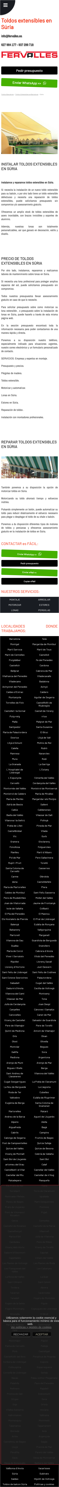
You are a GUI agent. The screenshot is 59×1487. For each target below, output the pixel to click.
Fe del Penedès (44, 660)
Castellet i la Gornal (14, 710)
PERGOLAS (44, 610)
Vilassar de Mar (15, 998)
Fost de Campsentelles (14, 1143)
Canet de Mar (44, 1014)
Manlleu (15, 852)
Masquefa (44, 1180)
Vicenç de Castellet (14, 1020)
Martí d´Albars (44, 852)
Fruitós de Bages (44, 1137)
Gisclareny (44, 841)
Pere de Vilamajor (14, 1025)
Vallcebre (15, 1097)
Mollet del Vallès (44, 897)
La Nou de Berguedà (15, 1086)
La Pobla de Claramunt (44, 1081)
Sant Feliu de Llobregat (14, 972)
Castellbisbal (15, 830)
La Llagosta (44, 1086)
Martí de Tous (44, 649)
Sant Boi (44, 1159)
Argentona (44, 1057)
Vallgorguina (44, 929)
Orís (15, 1036)
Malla (14, 721)
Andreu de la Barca (15, 1116)
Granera (14, 841)
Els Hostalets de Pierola (15, 919)
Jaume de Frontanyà (44, 903)
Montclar (14, 1046)
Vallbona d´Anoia (15, 1468)
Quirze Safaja (44, 1143)
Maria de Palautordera (15, 732)
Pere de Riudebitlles (15, 897)
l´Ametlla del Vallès (44, 777)
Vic (14, 836)
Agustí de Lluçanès (44, 1116)
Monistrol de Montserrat (44, 788)
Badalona (44, 681)
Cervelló (14, 783)
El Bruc (44, 732)
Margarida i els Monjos (44, 798)
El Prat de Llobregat (44, 919)
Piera (44, 887)
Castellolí (44, 654)
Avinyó (44, 686)
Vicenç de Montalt (15, 1153)
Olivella (44, 1041)
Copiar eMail (29, 581)
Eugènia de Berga (14, 1102)
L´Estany (44, 769)
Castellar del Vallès (44, 1169)
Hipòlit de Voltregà (44, 1478)
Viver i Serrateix (15, 956)
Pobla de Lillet (15, 825)
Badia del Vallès (14, 815)
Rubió (44, 748)
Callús (15, 809)
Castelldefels (44, 881)
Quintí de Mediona (14, 1030)
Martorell (15, 935)
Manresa (14, 753)
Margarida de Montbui (44, 644)
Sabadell (14, 982)
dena (14, 881)
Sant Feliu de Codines (44, 972)
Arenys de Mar (44, 1062)
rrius (44, 716)
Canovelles (15, 1014)
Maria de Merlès (14, 798)
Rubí (44, 758)
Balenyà (15, 924)
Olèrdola (44, 876)
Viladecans (15, 681)
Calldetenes (44, 809)
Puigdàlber (15, 660)
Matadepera (14, 1180)
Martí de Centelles (15, 654)
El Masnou (44, 913)
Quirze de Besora (44, 1148)
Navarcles (44, 753)
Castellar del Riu (15, 1175)
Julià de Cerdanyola (14, 1004)
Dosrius (15, 737)
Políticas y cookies (44, 1484)
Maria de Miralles (44, 793)
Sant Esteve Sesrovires (15, 977)
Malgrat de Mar (44, 721)
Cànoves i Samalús (44, 1009)
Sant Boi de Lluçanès (14, 1159)
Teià (44, 638)
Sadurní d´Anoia (14, 988)
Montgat (14, 644)
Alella (44, 1121)
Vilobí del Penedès (44, 956)
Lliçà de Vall (44, 737)
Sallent (44, 804)
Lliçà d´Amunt (14, 742)
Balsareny (14, 929)
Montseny (44, 993)
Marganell (44, 935)
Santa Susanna (44, 726)
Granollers (44, 945)
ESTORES (44, 604)
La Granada (15, 764)
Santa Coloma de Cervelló (15, 870)
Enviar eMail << (29, 572)
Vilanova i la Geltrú (15, 820)
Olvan (44, 1036)
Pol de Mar (14, 857)
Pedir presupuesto (29, 70)
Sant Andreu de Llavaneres (14, 1075)
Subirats (44, 1473)
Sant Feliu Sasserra (44, 892)
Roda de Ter (14, 1092)
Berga (44, 1068)
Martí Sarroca (15, 649)
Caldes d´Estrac (14, 691)
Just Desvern (44, 966)
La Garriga (44, 764)
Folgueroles (44, 846)
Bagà (44, 1127)
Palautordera (44, 977)
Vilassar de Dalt (44, 815)
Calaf (44, 1164)
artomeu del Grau (14, 1164)
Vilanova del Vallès (44, 1073)
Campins (44, 1132)
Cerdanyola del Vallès (44, 783)
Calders (44, 691)
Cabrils (15, 1132)
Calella (14, 748)
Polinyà (44, 820)
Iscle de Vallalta (14, 908)
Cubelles (44, 1092)
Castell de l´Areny (44, 710)
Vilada (44, 830)
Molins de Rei (44, 742)
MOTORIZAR (15, 604)
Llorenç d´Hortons (15, 966)
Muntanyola (15, 697)
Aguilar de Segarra (44, 697)
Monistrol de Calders (15, 793)
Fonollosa (15, 846)
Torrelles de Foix (15, 702)
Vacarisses (44, 1468)
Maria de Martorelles (15, 887)
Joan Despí (44, 1004)
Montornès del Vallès (15, 788)
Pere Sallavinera (44, 857)
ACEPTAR (42, 1334)
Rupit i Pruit (14, 862)
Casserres (44, 868)
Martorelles (15, 1111)
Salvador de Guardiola (44, 1020)
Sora (44, 1051)
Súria (15, 1473)
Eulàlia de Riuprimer (44, 1097)
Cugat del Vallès (44, 982)
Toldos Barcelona (7, 94)
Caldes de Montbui (15, 892)
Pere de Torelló (44, 1025)
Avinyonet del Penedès (14, 686)
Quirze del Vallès (15, 1148)
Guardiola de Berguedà (44, 940)
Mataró (44, 1111)
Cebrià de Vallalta (44, 1153)
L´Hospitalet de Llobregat (14, 771)
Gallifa (15, 1051)
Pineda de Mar (44, 825)
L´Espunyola (14, 777)
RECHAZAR (20, 1334)
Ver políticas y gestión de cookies (31, 1327)
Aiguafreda (15, 1127)
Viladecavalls (44, 676)
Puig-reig (15, 716)
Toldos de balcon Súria (15, 1484)
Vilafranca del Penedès (14, 676)
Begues (44, 1046)
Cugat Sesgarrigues (15, 1081)
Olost (15, 1041)
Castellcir (15, 665)
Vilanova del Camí (14, 993)
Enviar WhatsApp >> (27, 83)
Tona (44, 998)
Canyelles (15, 1009)
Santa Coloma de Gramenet (44, 1104)
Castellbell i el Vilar (15, 1169)
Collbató (44, 908)
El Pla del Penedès (15, 913)
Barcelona (14, 638)
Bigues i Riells (14, 1068)
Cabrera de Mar (44, 670)
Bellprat (15, 670)
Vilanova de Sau (14, 940)
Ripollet (15, 961)
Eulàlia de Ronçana (44, 924)
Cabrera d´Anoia (44, 950)
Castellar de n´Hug (44, 1175)
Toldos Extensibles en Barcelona (26, 94)
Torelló (44, 862)
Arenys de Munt (14, 1062)
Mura (14, 758)
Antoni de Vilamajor (44, 1030)
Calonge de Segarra (14, 1137)
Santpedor (15, 726)
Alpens (15, 1121)
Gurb (44, 836)
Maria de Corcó (15, 950)
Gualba (14, 945)
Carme (14, 876)
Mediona (14, 1057)
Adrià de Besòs (15, 804)
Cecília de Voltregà (44, 988)
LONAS (15, 610)
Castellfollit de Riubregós (44, 704)
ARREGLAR (44, 599)
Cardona (44, 665)
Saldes (14, 1478)
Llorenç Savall (44, 961)
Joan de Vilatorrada (14, 903)
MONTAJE (14, 599)
